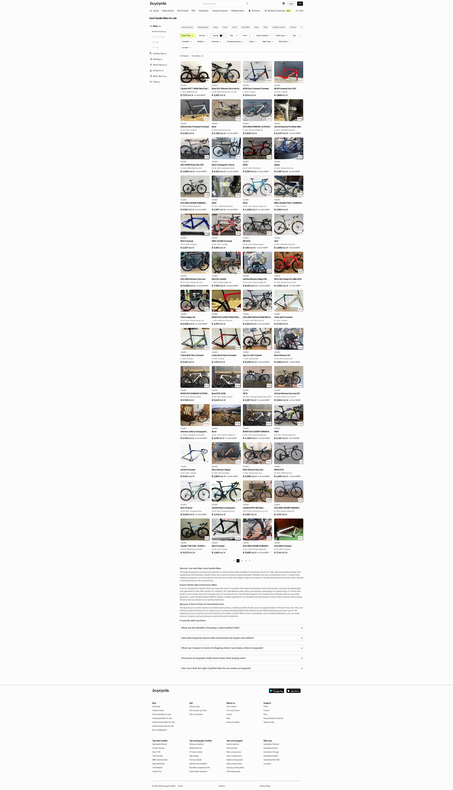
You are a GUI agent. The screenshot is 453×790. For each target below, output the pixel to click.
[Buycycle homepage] (158, 4)
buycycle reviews (232, 722)
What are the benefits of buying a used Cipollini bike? (241, 627)
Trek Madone (157, 768)
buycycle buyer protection (273, 718)
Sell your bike (194, 706)
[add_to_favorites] (207, 81)
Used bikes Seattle (271, 756)
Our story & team (233, 710)
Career (229, 714)
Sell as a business (196, 714)
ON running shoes (233, 771)
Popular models (158, 710)
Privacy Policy (265, 786)
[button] (186, 95)
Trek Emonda (157, 756)
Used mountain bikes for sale (163, 722)
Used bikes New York (272, 760)
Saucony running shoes (235, 768)
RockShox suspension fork (199, 768)
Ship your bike (269, 722)
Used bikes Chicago (271, 752)
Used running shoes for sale (163, 726)
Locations (267, 764)
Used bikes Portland (271, 744)
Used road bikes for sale (161, 714)
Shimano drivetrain (196, 744)
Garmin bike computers (198, 771)
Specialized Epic (158, 764)
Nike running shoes (233, 752)
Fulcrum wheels (195, 760)
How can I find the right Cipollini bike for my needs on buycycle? (241, 668)
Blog (228, 718)
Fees (265, 714)
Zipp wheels (194, 756)
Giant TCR (156, 752)
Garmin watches (232, 744)
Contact (267, 710)
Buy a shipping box (159, 730)
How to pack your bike (198, 710)
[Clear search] (247, 3)
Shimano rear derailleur (198, 764)
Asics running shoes (234, 756)
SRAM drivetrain (195, 748)
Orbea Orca (157, 771)
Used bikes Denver (271, 748)
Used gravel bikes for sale (162, 718)
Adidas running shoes (234, 760)
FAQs (266, 706)
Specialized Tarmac (159, 744)
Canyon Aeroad (158, 748)
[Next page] (249, 560)
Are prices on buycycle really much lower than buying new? (241, 658)
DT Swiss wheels (195, 752)
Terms (180, 786)
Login (291, 4)
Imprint (222, 786)
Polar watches (231, 748)
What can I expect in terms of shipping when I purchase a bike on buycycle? (241, 647)
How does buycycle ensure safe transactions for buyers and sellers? (241, 637)
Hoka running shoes (234, 764)
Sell (300, 4)
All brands (156, 706)
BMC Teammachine (159, 760)
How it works (231, 706)
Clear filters (196, 56)
